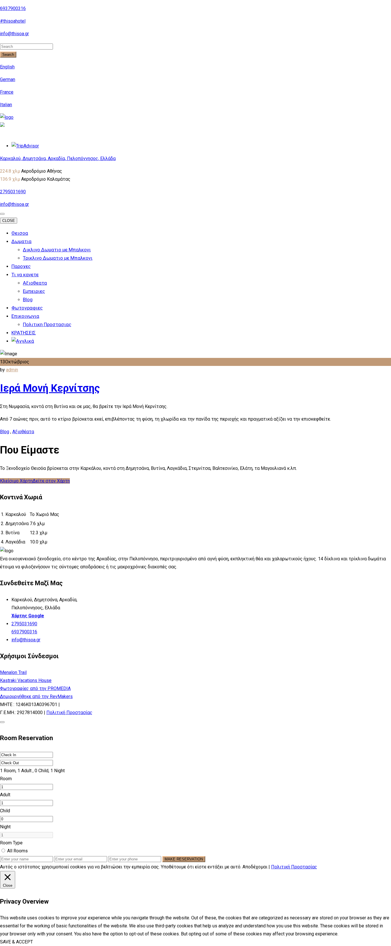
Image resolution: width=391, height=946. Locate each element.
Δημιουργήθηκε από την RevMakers (36, 696)
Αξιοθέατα (23, 431)
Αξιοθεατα (35, 283)
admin (12, 370)
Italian (6, 104)
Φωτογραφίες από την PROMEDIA (35, 688)
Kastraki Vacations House (26, 680)
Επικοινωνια (25, 316)
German (7, 79)
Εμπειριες (34, 291)
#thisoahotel (12, 21)
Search (8, 54)
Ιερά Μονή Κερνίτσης (50, 388)
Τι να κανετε (25, 274)
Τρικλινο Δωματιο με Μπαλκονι (57, 258)
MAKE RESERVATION (184, 859)
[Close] (2, 722)
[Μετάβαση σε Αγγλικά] (22, 341)
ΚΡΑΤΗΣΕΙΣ (23, 333)
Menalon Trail (13, 672)
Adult (5, 794)
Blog (28, 299)
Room (6, 778)
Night (5, 826)
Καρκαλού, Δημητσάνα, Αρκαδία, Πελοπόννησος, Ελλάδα (58, 158)
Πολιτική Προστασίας (69, 712)
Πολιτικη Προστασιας (47, 324)
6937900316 (13, 8)
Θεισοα (19, 233)
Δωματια (21, 241)
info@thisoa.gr (14, 33)
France (6, 92)
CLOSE (8, 220)
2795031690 (13, 191)
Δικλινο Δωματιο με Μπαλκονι (57, 250)
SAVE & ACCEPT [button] (16, 942)
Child (5, 810)
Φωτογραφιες (27, 308)
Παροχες (21, 266)
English (7, 67)
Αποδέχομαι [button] (254, 867)
